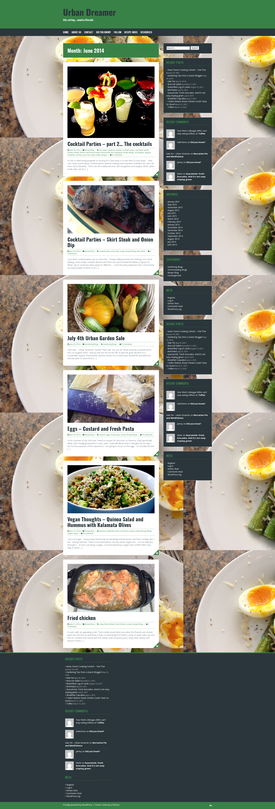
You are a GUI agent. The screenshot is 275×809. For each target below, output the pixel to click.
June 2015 (172, 216)
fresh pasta (115, 435)
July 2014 (172, 241)
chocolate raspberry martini (110, 150)
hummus (102, 531)
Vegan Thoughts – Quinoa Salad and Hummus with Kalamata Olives (105, 521)
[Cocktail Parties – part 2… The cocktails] (111, 102)
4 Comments (147, 435)
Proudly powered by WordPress (77, 804)
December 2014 (175, 227)
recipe (122, 251)
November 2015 (175, 207)
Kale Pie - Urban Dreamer (178, 153)
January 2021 (174, 201)
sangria (148, 152)
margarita (118, 152)
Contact (88, 32)
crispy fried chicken (107, 624)
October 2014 (174, 233)
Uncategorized (174, 275)
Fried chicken (81, 617)
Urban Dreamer (89, 11)
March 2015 (173, 218)
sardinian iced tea (74, 155)
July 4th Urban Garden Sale (96, 338)
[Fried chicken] (111, 587)
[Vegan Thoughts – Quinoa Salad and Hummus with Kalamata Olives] (111, 489)
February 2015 (174, 221)
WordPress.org (174, 309)
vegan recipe (72, 533)
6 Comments (117, 155)
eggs (108, 435)
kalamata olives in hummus (118, 531)
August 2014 (173, 239)
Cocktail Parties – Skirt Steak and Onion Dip (110, 242)
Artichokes (172, 90)
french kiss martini (92, 152)
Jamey (180, 162)
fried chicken (120, 624)
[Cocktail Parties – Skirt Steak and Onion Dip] (111, 209)
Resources (146, 32)
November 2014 (175, 230)
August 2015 (173, 210)
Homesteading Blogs (177, 269)
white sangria (101, 155)
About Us (76, 32)
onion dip (115, 251)
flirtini (82, 152)
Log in (170, 300)
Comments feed (175, 306)
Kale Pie (171, 81)
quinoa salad (135, 531)
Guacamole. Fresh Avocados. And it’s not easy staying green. (191, 176)
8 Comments (88, 533)
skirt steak (141, 251)
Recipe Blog (89, 150)
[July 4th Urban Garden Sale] (111, 307)
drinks (76, 152)
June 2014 (172, 244)
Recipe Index (131, 32)
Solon (104, 804)
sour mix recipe (89, 155)
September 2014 (175, 236)
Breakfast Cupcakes (177, 98)
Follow (117, 32)
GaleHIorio (182, 142)
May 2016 (172, 204)
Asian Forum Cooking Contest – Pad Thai (187, 69)
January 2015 (174, 224)
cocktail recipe (128, 150)
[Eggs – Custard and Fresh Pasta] (111, 398)
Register (171, 297)
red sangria (139, 152)
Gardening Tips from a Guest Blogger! (185, 75)
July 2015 (172, 213)
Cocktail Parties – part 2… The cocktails (109, 143)
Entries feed (173, 303)
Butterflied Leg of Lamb (179, 87)
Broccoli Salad (174, 84)
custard (102, 435)
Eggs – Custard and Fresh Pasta (100, 428)
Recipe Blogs (128, 152)
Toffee (171, 107)
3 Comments (127, 344)
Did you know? (103, 32)
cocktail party (104, 251)
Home (66, 32)
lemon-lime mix (107, 152)
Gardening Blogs (91, 344)
